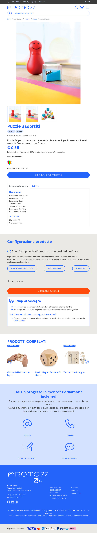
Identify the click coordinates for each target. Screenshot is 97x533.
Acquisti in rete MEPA (58, 495)
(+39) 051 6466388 (18, 2)
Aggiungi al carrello (48, 291)
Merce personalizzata (22, 268)
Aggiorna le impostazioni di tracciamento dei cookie (69, 516)
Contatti (74, 491)
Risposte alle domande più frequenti (55, 490)
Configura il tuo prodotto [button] (48, 175)
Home (9, 19)
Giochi (35, 19)
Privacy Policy (30, 516)
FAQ (31, 2)
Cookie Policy (42, 516)
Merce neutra (54, 268)
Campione (81, 268)
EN (89, 2)
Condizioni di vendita (16, 516)
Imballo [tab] (35, 186)
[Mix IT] (9, 162)
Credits (49, 513)
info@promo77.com (14, 497)
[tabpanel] (48, 207)
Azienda (74, 488)
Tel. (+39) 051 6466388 (16, 495)
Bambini (27, 19)
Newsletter (76, 493)
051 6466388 (19, 321)
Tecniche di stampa (58, 498)
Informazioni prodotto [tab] (18, 186)
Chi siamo (41, 2)
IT (86, 2)
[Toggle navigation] (88, 7)
